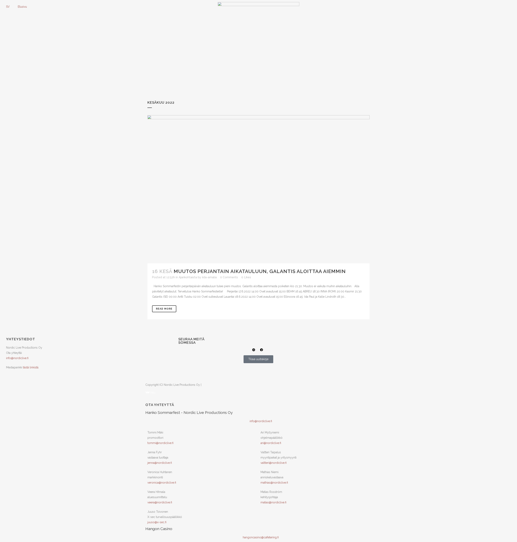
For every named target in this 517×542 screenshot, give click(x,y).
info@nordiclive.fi (17, 358)
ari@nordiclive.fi (271, 443)
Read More (164, 308)
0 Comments (229, 277)
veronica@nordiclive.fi (161, 482)
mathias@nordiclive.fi (274, 482)
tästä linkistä (30, 367)
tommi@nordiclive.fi (160, 443)
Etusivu (22, 6)
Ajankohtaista (188, 277)
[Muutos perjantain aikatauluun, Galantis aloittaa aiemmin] (258, 189)
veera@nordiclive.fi (159, 502)
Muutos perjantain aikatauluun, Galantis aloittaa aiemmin (260, 271)
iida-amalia (209, 277)
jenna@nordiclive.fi (159, 462)
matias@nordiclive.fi (273, 502)
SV (8, 6)
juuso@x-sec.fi (156, 522)
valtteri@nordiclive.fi (274, 462)
